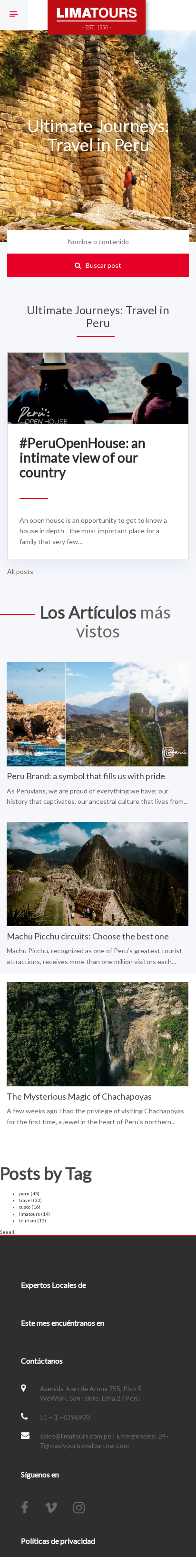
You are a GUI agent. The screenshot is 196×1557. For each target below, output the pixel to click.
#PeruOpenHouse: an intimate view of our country (83, 457)
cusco (29, 1207)
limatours (34, 1214)
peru (29, 1193)
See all (7, 1232)
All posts (20, 571)
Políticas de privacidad (58, 1540)
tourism (32, 1220)
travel (30, 1200)
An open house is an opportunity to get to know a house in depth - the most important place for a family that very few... (93, 531)
